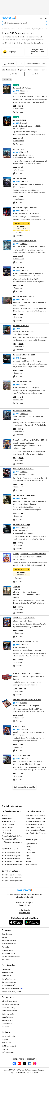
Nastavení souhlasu (9, 982)
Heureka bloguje (7, 950)
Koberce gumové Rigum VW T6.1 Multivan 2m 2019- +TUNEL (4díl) (36, 818)
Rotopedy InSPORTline (10, 839)
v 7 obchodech (18, 288)
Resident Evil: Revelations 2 (23, 296)
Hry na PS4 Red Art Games (11, 853)
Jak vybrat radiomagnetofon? (12, 881)
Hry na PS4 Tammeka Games (12, 858)
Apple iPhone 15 (31, 844)
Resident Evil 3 (18, 267)
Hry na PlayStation (37, 29)
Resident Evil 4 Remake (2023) (24, 355)
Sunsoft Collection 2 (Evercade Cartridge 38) (36, 833)
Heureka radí (6, 976)
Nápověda (5, 1027)
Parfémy (28, 847)
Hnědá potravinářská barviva (12, 842)
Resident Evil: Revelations (22, 381)
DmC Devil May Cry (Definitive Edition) (27, 700)
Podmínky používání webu (28, 1072)
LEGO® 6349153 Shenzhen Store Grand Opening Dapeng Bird (36, 827)
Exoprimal (16, 587)
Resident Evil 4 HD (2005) (22, 411)
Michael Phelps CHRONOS (35, 824)
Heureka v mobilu (8, 972)
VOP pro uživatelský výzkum (12, 992)
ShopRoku (5, 1039)
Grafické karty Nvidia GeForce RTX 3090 (12, 836)
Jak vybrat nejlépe (10, 871)
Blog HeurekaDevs (8, 953)
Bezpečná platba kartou (10, 988)
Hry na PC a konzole (23, 29)
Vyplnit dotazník (24, 913)
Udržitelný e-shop (8, 1052)
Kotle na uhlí (6, 830)
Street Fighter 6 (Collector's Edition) (27, 673)
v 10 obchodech (18, 170)
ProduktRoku (6, 1043)
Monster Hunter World (21, 755)
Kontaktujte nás (24, 905)
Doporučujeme (32, 839)
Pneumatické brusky (9, 821)
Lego (27, 856)
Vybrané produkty (33, 811)
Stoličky (5, 815)
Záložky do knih (7, 827)
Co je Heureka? (7, 934)
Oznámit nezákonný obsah (11, 957)
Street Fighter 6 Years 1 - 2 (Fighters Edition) (30, 440)
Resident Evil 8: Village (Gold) (24, 495)
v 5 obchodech (18, 747)
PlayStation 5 (30, 853)
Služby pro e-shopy (8, 1007)
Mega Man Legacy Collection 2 (24, 618)
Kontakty (5, 937)
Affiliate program (7, 1020)
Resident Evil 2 (18, 149)
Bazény (28, 850)
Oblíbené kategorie (10, 811)
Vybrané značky (8, 848)
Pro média (5, 947)
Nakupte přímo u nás (9, 979)
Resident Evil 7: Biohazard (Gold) (25, 641)
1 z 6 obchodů (17, 232)
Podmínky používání (9, 940)
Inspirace (5, 1049)
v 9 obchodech (18, 400)
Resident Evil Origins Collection (25, 207)
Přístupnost (6, 960)
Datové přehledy (8, 1017)
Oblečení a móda (31, 864)
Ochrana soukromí (8, 985)
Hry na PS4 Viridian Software (12, 861)
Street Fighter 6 (19, 726)
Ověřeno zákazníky (8, 1036)
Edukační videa (7, 1024)
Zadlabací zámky (7, 818)
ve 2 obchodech (18, 108)
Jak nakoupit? (6, 969)
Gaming (12, 29)
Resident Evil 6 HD (19, 178)
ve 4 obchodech (18, 460)
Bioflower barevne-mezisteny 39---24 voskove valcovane (36, 821)
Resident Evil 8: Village (21, 525)
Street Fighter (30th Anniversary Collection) (29, 554)
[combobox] (24, 23)
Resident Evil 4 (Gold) (21, 326)
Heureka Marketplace (9, 1011)
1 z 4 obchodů (17, 578)
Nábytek (29, 861)
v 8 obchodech (18, 487)
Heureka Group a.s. (27, 1070)
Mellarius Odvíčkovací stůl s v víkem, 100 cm (36, 830)
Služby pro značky (8, 1014)
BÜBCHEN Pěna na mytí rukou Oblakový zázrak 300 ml (36, 815)
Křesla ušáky (6, 833)
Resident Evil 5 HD (19, 120)
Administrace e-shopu (9, 1001)
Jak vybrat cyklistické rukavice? (12, 878)
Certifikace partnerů (9, 1046)
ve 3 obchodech (18, 259)
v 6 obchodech (18, 317)
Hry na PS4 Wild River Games (12, 864)
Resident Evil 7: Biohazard (22, 88)
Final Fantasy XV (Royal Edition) (24, 241)
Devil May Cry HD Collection (23, 469)
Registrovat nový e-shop (10, 1004)
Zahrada (28, 858)
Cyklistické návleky (8, 824)
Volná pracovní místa (9, 944)
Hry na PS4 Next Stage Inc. (11, 856)
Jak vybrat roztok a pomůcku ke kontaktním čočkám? (12, 875)
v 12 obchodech (18, 141)
